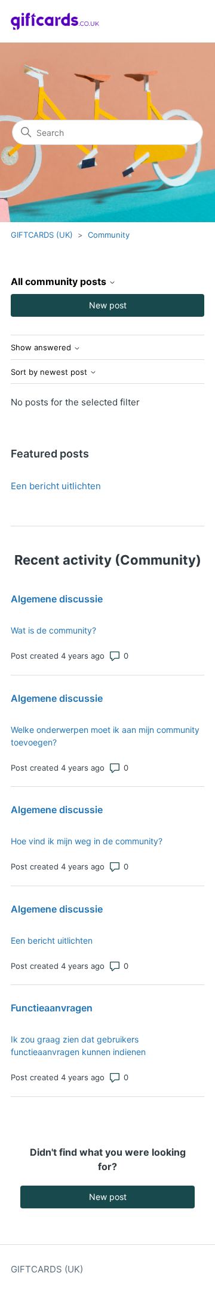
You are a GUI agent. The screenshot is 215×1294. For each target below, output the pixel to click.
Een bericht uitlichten (56, 486)
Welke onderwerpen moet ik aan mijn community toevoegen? (105, 736)
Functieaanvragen (52, 1008)
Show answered (42, 347)
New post (108, 305)
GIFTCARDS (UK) (42, 235)
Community (109, 235)
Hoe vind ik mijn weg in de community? (86, 841)
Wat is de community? (53, 630)
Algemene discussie (57, 599)
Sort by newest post (50, 372)
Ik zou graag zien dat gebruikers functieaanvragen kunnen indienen (78, 1045)
